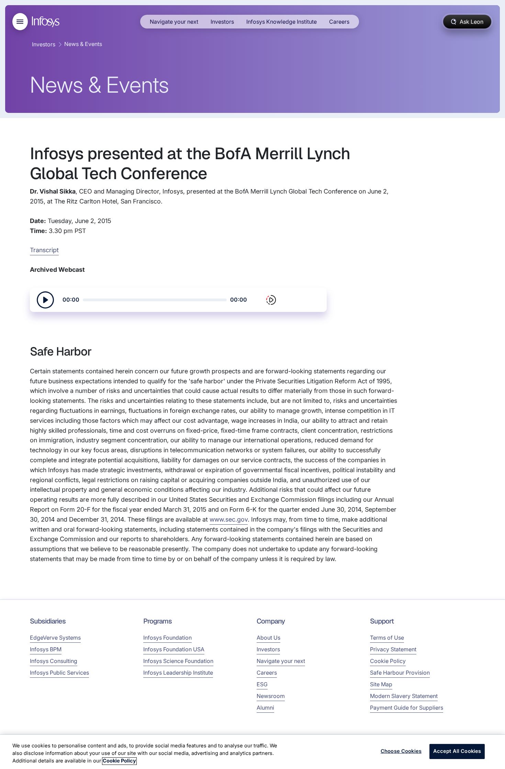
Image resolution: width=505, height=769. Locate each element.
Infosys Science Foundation (178, 660)
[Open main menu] (20, 21)
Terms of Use (387, 637)
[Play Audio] (45, 299)
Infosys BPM (45, 649)
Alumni (265, 707)
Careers (339, 21)
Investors (222, 21)
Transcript (44, 250)
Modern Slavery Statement (404, 695)
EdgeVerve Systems (55, 637)
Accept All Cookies (457, 751)
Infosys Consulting (53, 660)
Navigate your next (174, 21)
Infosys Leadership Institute (178, 672)
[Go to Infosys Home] (46, 21)
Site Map (381, 684)
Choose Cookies (401, 751)
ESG (262, 684)
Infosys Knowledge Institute (281, 21)
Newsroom (271, 695)
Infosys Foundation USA (173, 649)
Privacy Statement (393, 649)
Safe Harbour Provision (400, 672)
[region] (252, 752)
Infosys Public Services (59, 672)
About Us (268, 637)
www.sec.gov (229, 519)
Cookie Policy (388, 660)
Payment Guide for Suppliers (406, 707)
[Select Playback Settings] (271, 299)
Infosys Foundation (167, 637)
